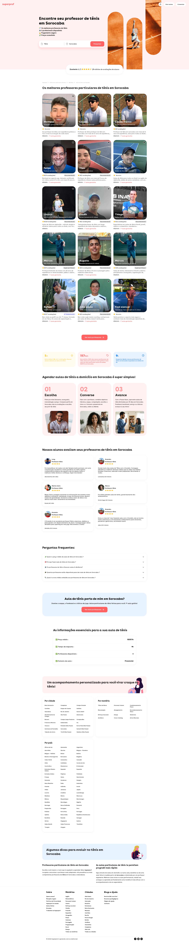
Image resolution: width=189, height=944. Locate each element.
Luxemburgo (80, 792)
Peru (78, 808)
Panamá (79, 805)
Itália (46, 789)
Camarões (64, 760)
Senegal (79, 818)
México (47, 799)
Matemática (70, 899)
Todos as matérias (71, 931)
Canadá (79, 760)
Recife (87, 915)
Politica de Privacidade (53, 901)
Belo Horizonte (49, 705)
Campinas (64, 705)
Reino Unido (64, 814)
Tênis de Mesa (102, 705)
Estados (48, 908)
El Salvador (80, 766)
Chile (46, 763)
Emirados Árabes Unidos (50, 770)
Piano (67, 917)
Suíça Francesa (65, 824)
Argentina (80, 747)
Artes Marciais (134, 718)
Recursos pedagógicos (111, 899)
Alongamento (118, 710)
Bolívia (79, 753)
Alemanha (64, 747)
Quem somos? (50, 896)
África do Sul (48, 747)
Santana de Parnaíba (51, 729)
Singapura (64, 821)
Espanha (79, 769)
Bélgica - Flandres (82, 750)
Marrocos (79, 796)
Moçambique (64, 799)
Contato (107, 903)
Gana (62, 777)
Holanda (47, 780)
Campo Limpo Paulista (67, 719)
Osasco (47, 725)
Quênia (47, 814)
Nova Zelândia (65, 805)
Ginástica (133, 714)
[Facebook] (135, 939)
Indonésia (79, 783)
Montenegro (80, 799)
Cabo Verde (48, 760)
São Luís (87, 929)
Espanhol (68, 913)
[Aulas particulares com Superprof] (8, 4)
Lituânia (63, 792)
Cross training (118, 718)
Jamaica (63, 789)
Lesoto (47, 792)
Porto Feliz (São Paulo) (83, 725)
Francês (68, 910)
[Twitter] (138, 939)
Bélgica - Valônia (50, 753)
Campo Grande (81, 705)
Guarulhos (48, 711)
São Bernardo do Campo (50, 715)
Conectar (180, 4)
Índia (62, 783)
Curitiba (47, 708)
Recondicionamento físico (136, 710)
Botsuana (64, 756)
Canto (67, 903)
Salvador (88, 901)
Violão (68, 908)
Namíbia (47, 802)
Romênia (47, 818)
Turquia (47, 827)
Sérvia (47, 821)
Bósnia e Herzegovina (51, 756)
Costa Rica (48, 766)
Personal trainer (119, 705)
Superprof (44, 82)
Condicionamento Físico (135, 706)
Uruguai (63, 827)
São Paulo (71, 82)
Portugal (79, 811)
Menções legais (51, 899)
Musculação (101, 710)
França (47, 777)
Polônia (47, 811)
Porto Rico (64, 811)
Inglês (67, 896)
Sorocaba (64, 729)
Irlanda (47, 786)
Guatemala (80, 777)
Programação (70, 924)
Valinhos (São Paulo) (83, 732)
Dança (116, 714)
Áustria (63, 750)
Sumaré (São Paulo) (82, 729)
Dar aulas (169, 4)
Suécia (79, 821)
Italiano (68, 920)
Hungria (79, 780)
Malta (62, 796)
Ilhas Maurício (49, 783)
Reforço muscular (103, 714)
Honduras (63, 780)
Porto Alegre (89, 917)
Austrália (47, 750)
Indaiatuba (64, 722)
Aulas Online (50, 906)
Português (69, 922)
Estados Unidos (49, 774)
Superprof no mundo (52, 903)
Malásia (47, 796)
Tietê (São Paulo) (66, 732)
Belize (62, 753)
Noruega (47, 805)
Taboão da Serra (50, 732)
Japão (79, 789)
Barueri (47, 719)
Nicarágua (64, 802)
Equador (63, 769)
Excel (67, 927)
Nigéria (79, 802)
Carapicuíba (80, 719)
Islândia (63, 786)
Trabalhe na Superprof (53, 910)
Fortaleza (88, 906)
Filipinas (63, 774)
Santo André (80, 711)
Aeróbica (101, 718)
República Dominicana (83, 814)
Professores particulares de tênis (58, 82)
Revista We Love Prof (110, 896)
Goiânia (79, 708)
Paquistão (48, 808)
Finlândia (79, 774)
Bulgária (79, 756)
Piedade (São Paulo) (67, 725)
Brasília (87, 903)
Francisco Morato (50, 722)
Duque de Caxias (66, 708)
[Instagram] (141, 939)
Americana (80, 714)
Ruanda (63, 818)
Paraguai (63, 808)
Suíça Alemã (48, 824)
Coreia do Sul (81, 763)
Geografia (69, 915)
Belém (87, 920)
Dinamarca (64, 766)
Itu (77, 722)
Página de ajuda (109, 901)
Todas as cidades (90, 931)
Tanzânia (79, 824)
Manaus (87, 910)
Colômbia (64, 763)
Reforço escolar (71, 906)
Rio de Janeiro (65, 711)
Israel (78, 786)
